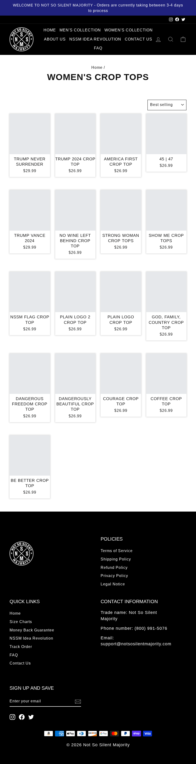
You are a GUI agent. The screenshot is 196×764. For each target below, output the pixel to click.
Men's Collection (80, 30)
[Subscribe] (78, 701)
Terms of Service (117, 550)
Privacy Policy (114, 575)
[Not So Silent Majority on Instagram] (12, 717)
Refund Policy (114, 567)
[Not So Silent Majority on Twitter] (31, 717)
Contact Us (138, 39)
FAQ (98, 48)
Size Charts (21, 621)
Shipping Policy (116, 559)
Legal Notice (113, 584)
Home (50, 30)
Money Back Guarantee (32, 630)
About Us (55, 39)
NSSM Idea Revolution (95, 39)
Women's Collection (128, 30)
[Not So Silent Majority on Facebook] (22, 717)
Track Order (21, 646)
